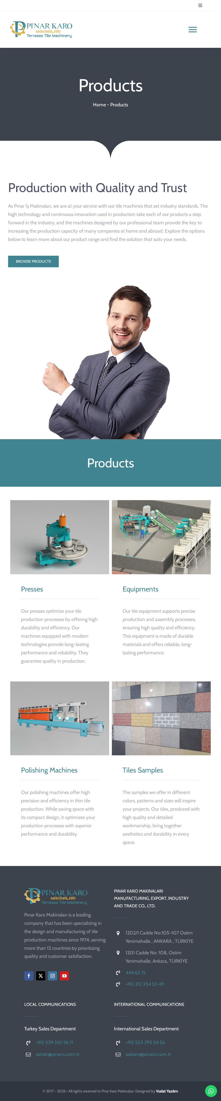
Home (99, 105)
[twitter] (40, 975)
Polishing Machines (60, 718)
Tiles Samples (161, 718)
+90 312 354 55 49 (145, 984)
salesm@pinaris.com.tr (148, 1054)
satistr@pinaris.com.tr (58, 1054)
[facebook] (28, 975)
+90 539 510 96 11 (54, 1042)
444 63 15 (136, 973)
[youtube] (64, 975)
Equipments (161, 537)
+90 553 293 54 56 (145, 1042)
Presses (60, 537)
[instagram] (52, 975)
